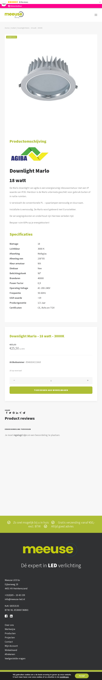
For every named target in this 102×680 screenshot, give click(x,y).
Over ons (9, 624)
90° (39, 273)
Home (7, 28)
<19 (39, 297)
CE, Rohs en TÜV (46, 307)
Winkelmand (11, 650)
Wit (39, 263)
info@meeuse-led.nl (15, 599)
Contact (9, 641)
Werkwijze (10, 629)
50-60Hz (42, 292)
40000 (41, 278)
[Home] (51, 549)
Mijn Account (11, 645)
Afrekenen (10, 654)
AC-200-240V (44, 288)
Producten (10, 633)
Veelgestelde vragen (15, 658)
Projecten (10, 637)
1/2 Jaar (42, 302)
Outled (13, 28)
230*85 (41, 258)
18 (39, 243)
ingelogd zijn (20, 435)
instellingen (64, 677)
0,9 (39, 283)
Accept (82, 676)
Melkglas (42, 253)
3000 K (41, 248)
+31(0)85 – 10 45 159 (15, 595)
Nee (40, 268)
